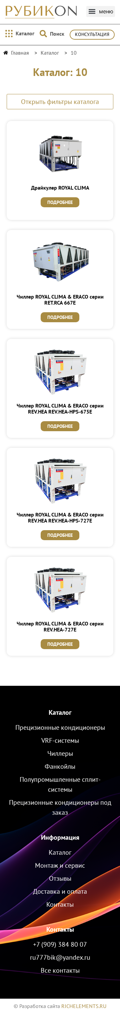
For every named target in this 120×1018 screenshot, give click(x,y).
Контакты (60, 929)
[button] (100, 11)
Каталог (60, 712)
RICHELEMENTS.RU (83, 1006)
